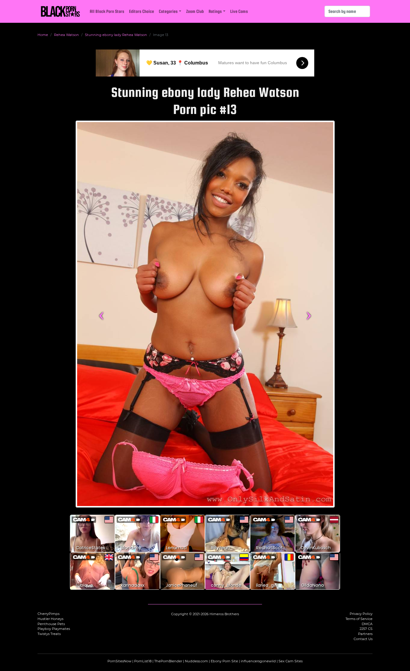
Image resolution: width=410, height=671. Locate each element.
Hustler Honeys (50, 619)
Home (43, 35)
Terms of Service (358, 619)
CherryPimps (48, 614)
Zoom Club (195, 11)
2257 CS (366, 629)
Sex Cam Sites (291, 661)
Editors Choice (141, 11)
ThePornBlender (168, 661)
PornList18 (143, 661)
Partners (365, 634)
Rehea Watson (66, 35)
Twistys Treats (49, 634)
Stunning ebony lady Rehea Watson (116, 35)
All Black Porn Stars (107, 11)
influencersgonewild (258, 661)
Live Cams (239, 11)
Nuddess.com (196, 661)
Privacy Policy (361, 614)
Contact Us (363, 639)
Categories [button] (168, 11)
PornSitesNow (119, 661)
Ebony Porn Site (224, 661)
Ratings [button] (215, 11)
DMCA (367, 624)
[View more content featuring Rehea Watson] (205, 314)
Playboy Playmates (54, 629)
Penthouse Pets (51, 624)
